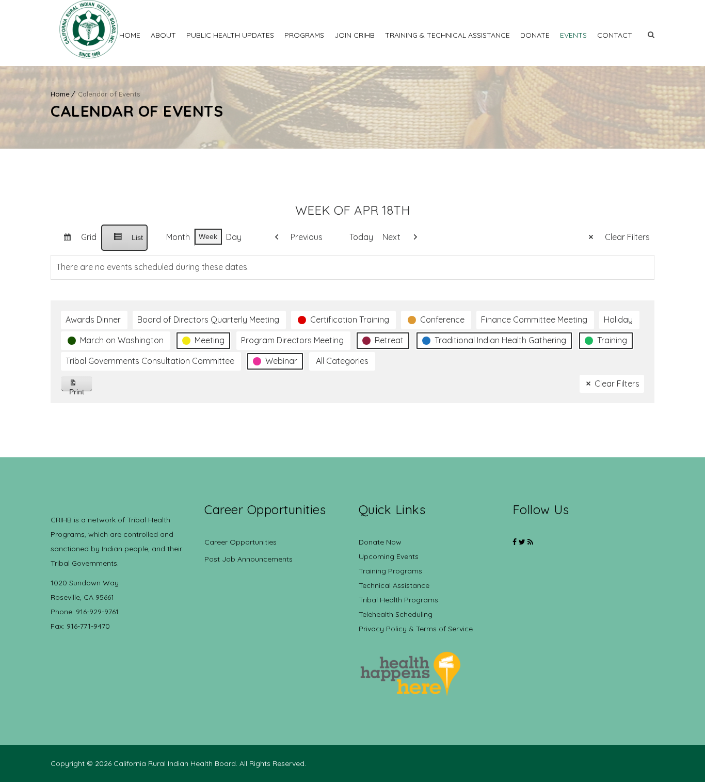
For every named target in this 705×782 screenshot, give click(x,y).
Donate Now (380, 542)
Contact (614, 35)
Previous (307, 237)
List (124, 242)
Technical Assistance (394, 585)
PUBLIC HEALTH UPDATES (230, 35)
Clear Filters (627, 237)
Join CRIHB (354, 35)
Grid (76, 241)
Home (129, 35)
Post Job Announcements (248, 559)
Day (234, 237)
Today (361, 237)
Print (80, 389)
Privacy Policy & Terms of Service (416, 628)
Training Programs (390, 571)
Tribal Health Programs (398, 599)
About (163, 35)
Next (391, 237)
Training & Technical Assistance (447, 35)
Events (573, 35)
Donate (535, 35)
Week (208, 236)
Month (178, 237)
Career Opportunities (240, 542)
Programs (304, 35)
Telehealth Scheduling (395, 614)
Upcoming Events (389, 556)
